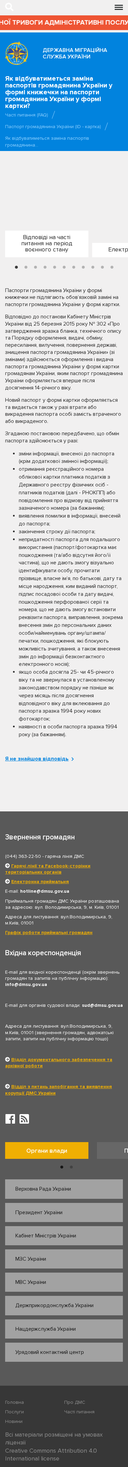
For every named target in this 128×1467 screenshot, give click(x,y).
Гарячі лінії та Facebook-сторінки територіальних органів (47, 869)
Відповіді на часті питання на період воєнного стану (46, 243)
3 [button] (35, 267)
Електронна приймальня (40, 882)
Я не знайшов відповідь (37, 758)
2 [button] (26, 267)
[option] (46, 246)
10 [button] (102, 267)
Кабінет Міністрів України (45, 1235)
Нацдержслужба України (45, 1329)
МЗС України (30, 1259)
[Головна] (16, 53)
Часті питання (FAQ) (26, 115)
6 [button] (64, 267)
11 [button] (112, 267)
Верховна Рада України (43, 1188)
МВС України (30, 1282)
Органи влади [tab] (46, 1150)
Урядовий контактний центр (49, 1352)
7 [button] (73, 267)
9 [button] (92, 267)
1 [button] (16, 267)
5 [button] (54, 267)
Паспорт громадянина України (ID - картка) (53, 126)
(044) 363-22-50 (23, 856)
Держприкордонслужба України (54, 1305)
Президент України (38, 1212)
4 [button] (45, 267)
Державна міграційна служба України (75, 53)
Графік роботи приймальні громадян (49, 932)
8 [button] (83, 267)
